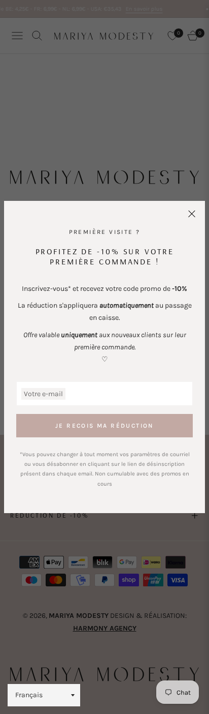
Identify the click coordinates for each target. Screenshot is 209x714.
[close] (192, 214)
